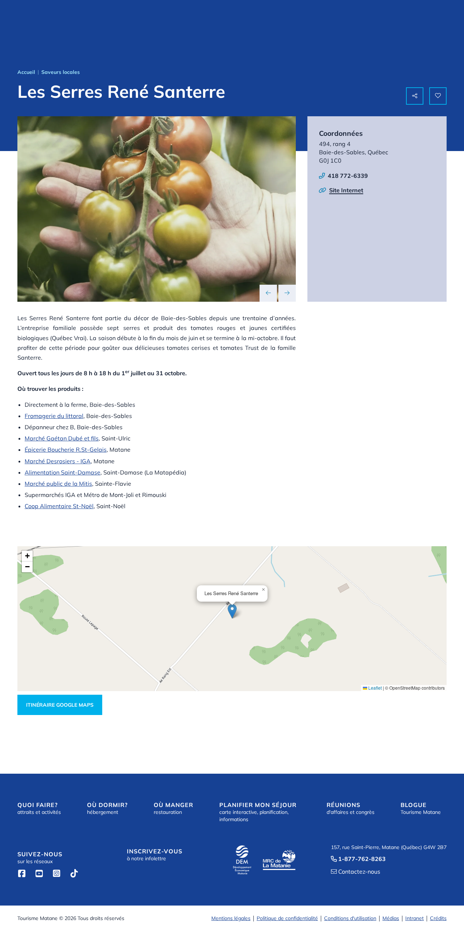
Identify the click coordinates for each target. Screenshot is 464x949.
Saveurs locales (60, 72)
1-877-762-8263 (358, 858)
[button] (232, 611)
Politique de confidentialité (287, 918)
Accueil (26, 72)
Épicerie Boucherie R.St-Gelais (66, 449)
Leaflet (374, 688)
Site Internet (346, 190)
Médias (390, 918)
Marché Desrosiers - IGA (58, 461)
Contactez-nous (355, 871)
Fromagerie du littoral (54, 415)
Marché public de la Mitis (58, 483)
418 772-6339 (348, 175)
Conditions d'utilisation (350, 918)
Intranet (414, 918)
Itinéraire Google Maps (60, 705)
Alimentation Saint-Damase (62, 472)
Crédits (438, 918)
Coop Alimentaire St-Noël (59, 506)
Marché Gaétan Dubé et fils (62, 438)
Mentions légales (230, 918)
